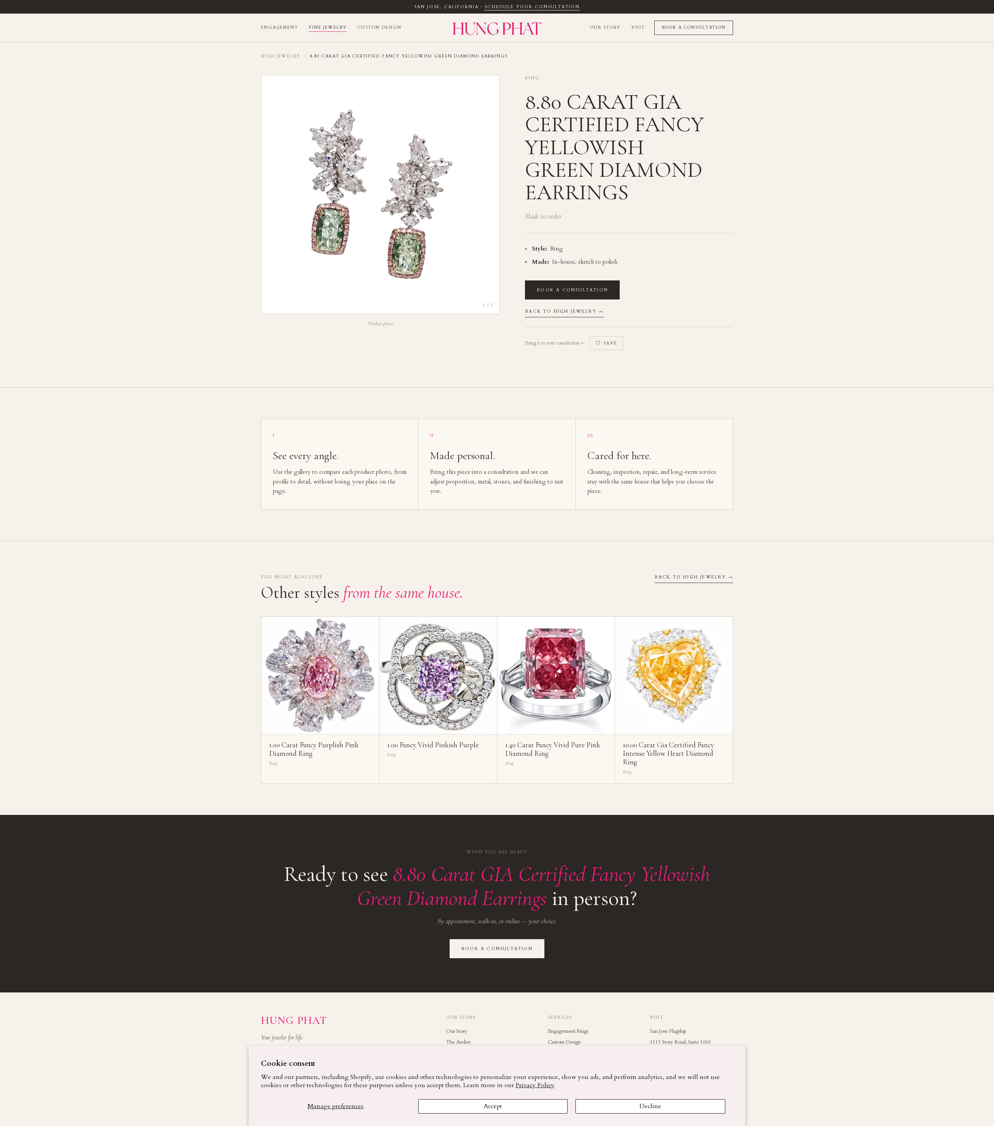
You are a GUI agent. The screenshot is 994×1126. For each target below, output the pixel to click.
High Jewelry (280, 56)
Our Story (605, 27)
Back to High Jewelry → (564, 311)
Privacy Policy (535, 1085)
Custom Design (380, 27)
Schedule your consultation (532, 7)
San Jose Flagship (668, 1031)
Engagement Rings (568, 1031)
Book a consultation (572, 290)
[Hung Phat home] (497, 28)
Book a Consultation (694, 27)
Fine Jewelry (328, 27)
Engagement (279, 27)
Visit (638, 27)
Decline (650, 1106)
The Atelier (458, 1042)
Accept (493, 1106)
